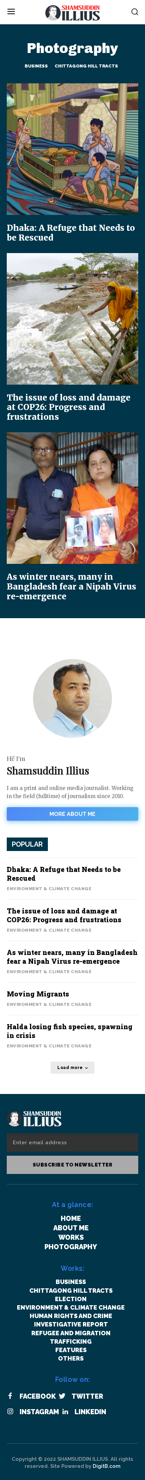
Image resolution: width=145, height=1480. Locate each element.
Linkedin (90, 1412)
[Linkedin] (65, 1412)
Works (71, 1237)
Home (71, 1218)
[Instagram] (10, 1412)
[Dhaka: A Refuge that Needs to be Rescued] (72, 149)
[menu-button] (11, 12)
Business (36, 65)
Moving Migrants (38, 993)
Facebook (38, 1396)
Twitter (87, 1396)
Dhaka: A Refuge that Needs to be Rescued (71, 233)
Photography (71, 1247)
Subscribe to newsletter (73, 1165)
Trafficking (71, 1341)
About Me (71, 1228)
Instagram (39, 1412)
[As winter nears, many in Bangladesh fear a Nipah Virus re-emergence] (72, 498)
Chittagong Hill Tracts (86, 65)
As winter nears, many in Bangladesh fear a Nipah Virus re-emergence (71, 587)
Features (71, 1349)
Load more (70, 1067)
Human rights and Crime (71, 1315)
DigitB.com (106, 1466)
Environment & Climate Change (49, 888)
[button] (135, 12)
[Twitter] (62, 1396)
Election (71, 1299)
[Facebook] (10, 1396)
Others (71, 1358)
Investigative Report (71, 1324)
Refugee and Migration (71, 1333)
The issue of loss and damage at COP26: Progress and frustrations (68, 407)
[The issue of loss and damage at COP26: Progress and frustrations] (72, 319)
